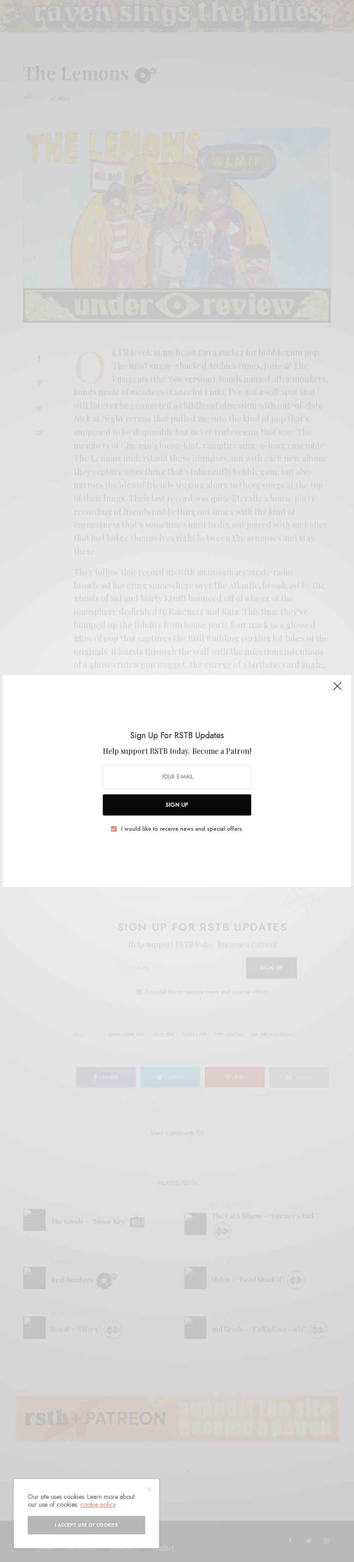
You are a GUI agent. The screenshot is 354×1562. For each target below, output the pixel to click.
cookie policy (98, 1504)
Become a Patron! (221, 751)
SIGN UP (177, 805)
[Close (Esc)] (337, 690)
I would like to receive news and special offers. (182, 829)
